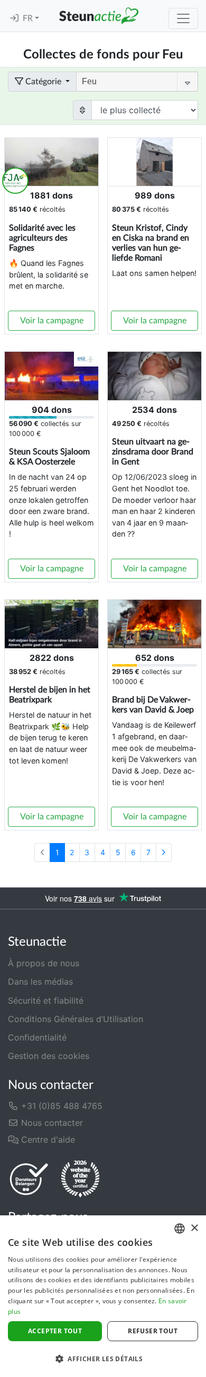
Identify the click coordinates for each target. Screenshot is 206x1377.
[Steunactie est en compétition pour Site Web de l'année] (80, 1179)
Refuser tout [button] (152, 1330)
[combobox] (179, 1228)
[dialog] (103, 1296)
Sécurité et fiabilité (45, 1000)
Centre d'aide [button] (46, 1139)
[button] (103, 1358)
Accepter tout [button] (55, 1330)
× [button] (194, 1228)
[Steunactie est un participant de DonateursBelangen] (29, 1178)
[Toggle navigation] (183, 18)
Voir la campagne (51, 320)
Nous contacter (50, 1122)
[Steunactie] (98, 15)
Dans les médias (40, 981)
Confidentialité (37, 1037)
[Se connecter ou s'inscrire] (14, 18)
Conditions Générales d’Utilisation (75, 1019)
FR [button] (29, 18)
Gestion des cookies (48, 1056)
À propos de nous (43, 963)
